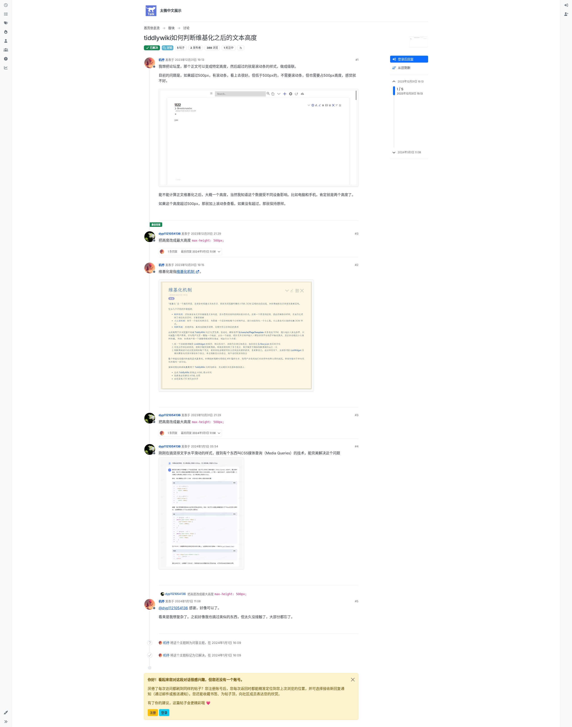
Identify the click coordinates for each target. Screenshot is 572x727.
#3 (356, 233)
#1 (356, 59)
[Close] (352, 679)
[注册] (566, 14)
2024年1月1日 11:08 (188, 601)
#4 (356, 446)
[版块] (6, 14)
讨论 (169, 47)
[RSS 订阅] (240, 47)
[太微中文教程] (6, 59)
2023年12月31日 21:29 (206, 233)
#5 (356, 601)
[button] (6, 712)
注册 (153, 712)
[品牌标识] (151, 10)
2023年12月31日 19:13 (189, 59)
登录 (164, 712)
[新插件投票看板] (6, 68)
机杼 (161, 59)
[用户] (6, 41)
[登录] (566, 5)
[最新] (6, 5)
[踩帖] (346, 215)
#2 (356, 265)
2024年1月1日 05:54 (204, 446)
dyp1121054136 (170, 233)
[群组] (6, 50)
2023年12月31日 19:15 (189, 265)
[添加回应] (321, 215)
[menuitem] (566, 5)
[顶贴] (330, 215)
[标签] (6, 23)
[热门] (6, 32)
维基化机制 (185, 271)
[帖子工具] (355, 215)
